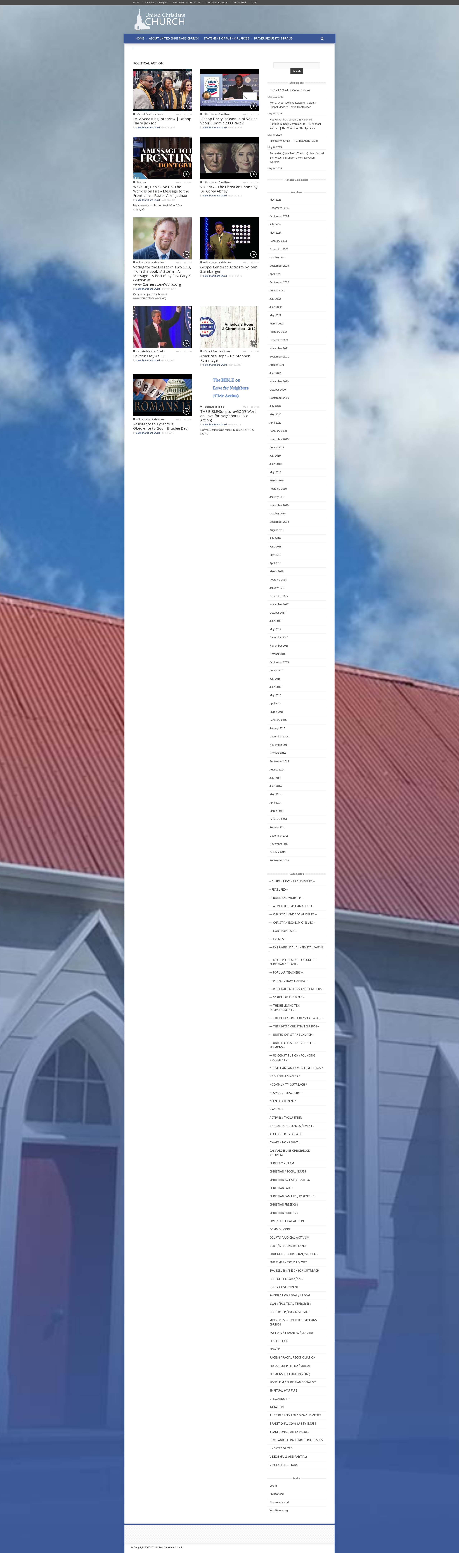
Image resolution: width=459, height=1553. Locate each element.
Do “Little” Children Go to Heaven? (289, 90)
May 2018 (275, 554)
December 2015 (278, 637)
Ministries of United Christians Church (293, 1322)
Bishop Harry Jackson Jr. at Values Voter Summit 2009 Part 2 (228, 121)
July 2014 (275, 777)
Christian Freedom (283, 1204)
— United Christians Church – (291, 1034)
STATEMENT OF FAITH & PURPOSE (226, 38)
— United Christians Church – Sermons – (291, 1045)
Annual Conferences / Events (291, 1125)
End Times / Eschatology (288, 1262)
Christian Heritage (283, 1212)
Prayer (274, 1349)
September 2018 (279, 521)
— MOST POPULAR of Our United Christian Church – (292, 962)
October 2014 (277, 753)
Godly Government (284, 1287)
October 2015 (277, 653)
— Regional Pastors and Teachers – (296, 989)
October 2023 (277, 257)
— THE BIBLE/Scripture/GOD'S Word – (296, 1018)
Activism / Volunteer (285, 1117)
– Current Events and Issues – (292, 881)
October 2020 (277, 389)
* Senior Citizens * (283, 1101)
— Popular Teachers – (286, 972)
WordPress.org (278, 1510)
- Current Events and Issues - (150, 114)
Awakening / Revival (284, 1142)
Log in (273, 1485)
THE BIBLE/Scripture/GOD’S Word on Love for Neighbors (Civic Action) (228, 416)
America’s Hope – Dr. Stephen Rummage (225, 358)
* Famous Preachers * (285, 1092)
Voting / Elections (283, 1464)
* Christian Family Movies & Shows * (296, 1068)
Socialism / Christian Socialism (292, 1382)
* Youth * (276, 1109)
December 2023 (278, 249)
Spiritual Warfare (283, 1390)
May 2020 (275, 414)
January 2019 (277, 496)
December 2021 (278, 340)
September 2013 (279, 860)
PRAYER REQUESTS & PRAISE (273, 38)
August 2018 (276, 529)
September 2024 (279, 216)
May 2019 (275, 472)
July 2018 (275, 538)
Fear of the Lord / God (286, 1278)
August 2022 (276, 290)
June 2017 (275, 620)
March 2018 (276, 571)
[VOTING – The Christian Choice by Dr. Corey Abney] (229, 157)
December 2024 (278, 207)
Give (254, 2)
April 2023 (275, 273)
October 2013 (277, 852)
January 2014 (277, 827)
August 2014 (276, 769)
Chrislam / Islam (281, 1163)
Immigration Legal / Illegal (290, 1295)
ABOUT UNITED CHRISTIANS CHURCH (174, 38)
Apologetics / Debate (285, 1134)
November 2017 (278, 604)
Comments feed (279, 1502)
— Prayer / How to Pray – (288, 980)
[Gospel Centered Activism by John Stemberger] (229, 238)
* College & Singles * (284, 1076)
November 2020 (278, 381)
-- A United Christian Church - (150, 351)
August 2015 (276, 670)
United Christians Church (148, 127)
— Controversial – (283, 930)
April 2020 (275, 422)
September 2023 (279, 265)
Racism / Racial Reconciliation (292, 1357)
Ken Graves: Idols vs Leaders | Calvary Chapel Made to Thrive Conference (292, 104)
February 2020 (278, 430)
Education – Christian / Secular (293, 1254)
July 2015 (275, 678)
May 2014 (275, 794)
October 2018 (277, 513)
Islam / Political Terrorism (290, 1303)
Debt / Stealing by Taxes (287, 1245)
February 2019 (278, 488)
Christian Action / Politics (289, 1179)
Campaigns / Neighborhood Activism (289, 1153)
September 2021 (279, 356)
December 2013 (278, 835)
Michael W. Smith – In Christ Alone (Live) (293, 140)
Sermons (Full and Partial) (289, 1374)
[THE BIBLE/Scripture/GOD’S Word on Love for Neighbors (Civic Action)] (229, 388)
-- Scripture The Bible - (214, 407)
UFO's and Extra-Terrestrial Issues (296, 1440)
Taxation (276, 1407)
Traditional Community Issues (292, 1423)
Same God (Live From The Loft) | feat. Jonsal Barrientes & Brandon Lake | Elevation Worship (296, 157)
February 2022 (278, 331)
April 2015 (275, 703)
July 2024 (275, 224)
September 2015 (279, 662)
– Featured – (278, 889)
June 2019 (275, 463)
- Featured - (142, 182)
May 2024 (275, 232)
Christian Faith (281, 1188)
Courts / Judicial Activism (289, 1237)
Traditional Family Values (289, 1431)
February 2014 (278, 819)
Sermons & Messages (156, 2)
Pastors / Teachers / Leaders (291, 1332)
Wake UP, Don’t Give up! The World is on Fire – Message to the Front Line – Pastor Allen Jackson (161, 191)
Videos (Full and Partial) (288, 1456)
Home (136, 2)
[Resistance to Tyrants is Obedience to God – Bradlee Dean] (162, 394)
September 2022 (279, 282)
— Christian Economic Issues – (292, 922)
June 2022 (275, 306)
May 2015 (275, 695)
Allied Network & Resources (186, 2)
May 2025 (275, 199)
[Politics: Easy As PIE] (162, 326)
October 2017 (277, 612)
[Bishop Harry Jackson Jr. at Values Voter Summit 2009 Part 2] (229, 89)
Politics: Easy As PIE (149, 356)
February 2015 (278, 719)
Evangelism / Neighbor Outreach (294, 1270)
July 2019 (275, 455)
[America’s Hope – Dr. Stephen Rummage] (229, 326)
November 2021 (278, 348)
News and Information (217, 2)
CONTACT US (144, 48)
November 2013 (278, 843)
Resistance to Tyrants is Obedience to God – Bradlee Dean (161, 426)
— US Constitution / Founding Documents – (292, 1057)
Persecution (278, 1341)
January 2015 (277, 728)
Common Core (280, 1229)
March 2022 (276, 323)
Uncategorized (281, 1448)
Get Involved (239, 2)
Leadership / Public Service (289, 1311)
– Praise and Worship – (286, 897)
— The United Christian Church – (294, 1026)
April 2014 (275, 802)
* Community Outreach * (288, 1084)
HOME (140, 38)
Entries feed (276, 1493)
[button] (322, 38)
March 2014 (276, 810)
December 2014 (278, 736)
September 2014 (279, 761)
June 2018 (275, 546)
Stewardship (279, 1398)
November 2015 (278, 645)
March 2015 (276, 711)
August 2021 (276, 364)
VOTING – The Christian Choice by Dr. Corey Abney (228, 189)
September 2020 (279, 397)
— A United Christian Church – (292, 906)
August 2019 (276, 447)
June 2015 (275, 686)
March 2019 (276, 480)
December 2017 (278, 596)
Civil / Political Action (286, 1221)
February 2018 (278, 579)
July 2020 (275, 406)
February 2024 (278, 240)
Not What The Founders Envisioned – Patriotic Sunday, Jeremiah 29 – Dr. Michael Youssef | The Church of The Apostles (295, 124)
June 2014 (275, 786)
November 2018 (278, 505)
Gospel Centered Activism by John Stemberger (228, 269)
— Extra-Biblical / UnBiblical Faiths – (296, 949)
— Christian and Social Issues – (293, 914)
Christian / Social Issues (287, 1171)
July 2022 (275, 298)
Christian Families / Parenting (291, 1196)
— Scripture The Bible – (286, 997)
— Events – (277, 939)
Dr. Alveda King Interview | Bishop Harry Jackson (162, 121)
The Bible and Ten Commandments (295, 1415)
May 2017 (275, 629)
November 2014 (278, 744)
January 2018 (277, 587)
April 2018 (275, 563)
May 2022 (275, 315)
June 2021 (275, 373)
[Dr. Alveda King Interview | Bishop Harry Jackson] (162, 89)
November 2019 (278, 439)
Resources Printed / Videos (289, 1365)
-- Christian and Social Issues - (217, 114)
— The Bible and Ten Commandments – (284, 1007)
